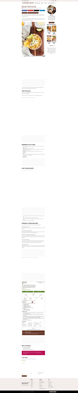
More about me (51, 22)
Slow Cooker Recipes (42, 388)
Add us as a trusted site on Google (33, 12)
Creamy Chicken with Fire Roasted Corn (28, 349)
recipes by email (26, 0)
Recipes (27, 5)
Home (25, 5)
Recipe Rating (23, 360)
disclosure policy (34, 9)
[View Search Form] (55, 3)
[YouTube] (55, 0)
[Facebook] (50, 0)
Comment (23, 363)
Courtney (24, 283)
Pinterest (32, 382)
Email (31, 373)
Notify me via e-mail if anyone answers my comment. (41, 373)
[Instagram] (51, 0)
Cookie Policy (50, 382)
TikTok (31, 385)
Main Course (41, 385)
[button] (22, 289)
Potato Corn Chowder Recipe (27, 347)
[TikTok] (54, 0)
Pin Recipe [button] (39, 291)
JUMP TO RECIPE (24, 12)
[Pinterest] (53, 0)
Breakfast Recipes (41, 382)
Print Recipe (28, 291)
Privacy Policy (50, 385)
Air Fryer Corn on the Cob (26, 348)
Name (23, 373)
